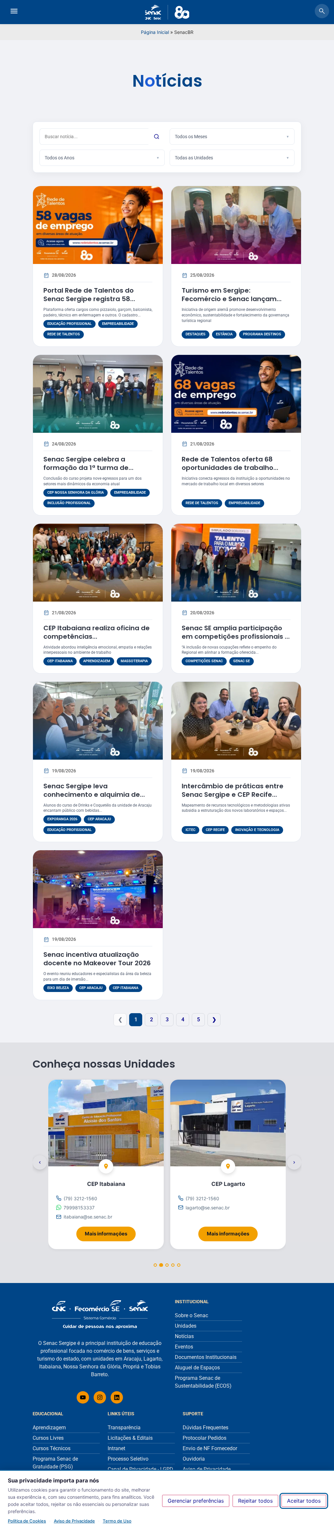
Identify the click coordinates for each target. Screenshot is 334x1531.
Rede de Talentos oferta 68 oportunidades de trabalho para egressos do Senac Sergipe (236, 468)
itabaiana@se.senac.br (88, 1216)
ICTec (190, 830)
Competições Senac (204, 661)
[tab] (155, 1265)
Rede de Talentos (63, 334)
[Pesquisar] (156, 136)
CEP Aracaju (99, 819)
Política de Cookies (27, 1521)
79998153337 (79, 1207)
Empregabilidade (118, 324)
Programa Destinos (262, 334)
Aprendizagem (96, 661)
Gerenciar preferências (196, 1500)
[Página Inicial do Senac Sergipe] (167, 12)
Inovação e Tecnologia (257, 830)
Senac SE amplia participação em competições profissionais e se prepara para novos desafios (235, 636)
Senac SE (241, 661)
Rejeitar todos (255, 1500)
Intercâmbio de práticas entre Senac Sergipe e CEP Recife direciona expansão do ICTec (232, 794)
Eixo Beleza (58, 988)
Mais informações (110, 1232)
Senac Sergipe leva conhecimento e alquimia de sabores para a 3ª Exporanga (93, 794)
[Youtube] (83, 1397)
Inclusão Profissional (69, 503)
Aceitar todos (304, 1500)
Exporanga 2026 (62, 819)
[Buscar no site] (322, 12)
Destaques (195, 334)
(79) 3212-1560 (80, 1198)
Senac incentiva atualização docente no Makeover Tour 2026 (97, 959)
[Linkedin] (117, 1397)
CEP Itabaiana (60, 661)
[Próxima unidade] (294, 1162)
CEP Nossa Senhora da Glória (75, 492)
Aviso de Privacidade (74, 1521)
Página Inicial (155, 32)
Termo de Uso (117, 1521)
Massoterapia (134, 661)
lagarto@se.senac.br (208, 1207)
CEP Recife (215, 830)
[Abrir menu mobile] (14, 12)
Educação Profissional (69, 324)
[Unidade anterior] (40, 1162)
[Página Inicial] (100, 1314)
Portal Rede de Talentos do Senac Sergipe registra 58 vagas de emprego (88, 299)
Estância (224, 334)
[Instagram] (100, 1397)
